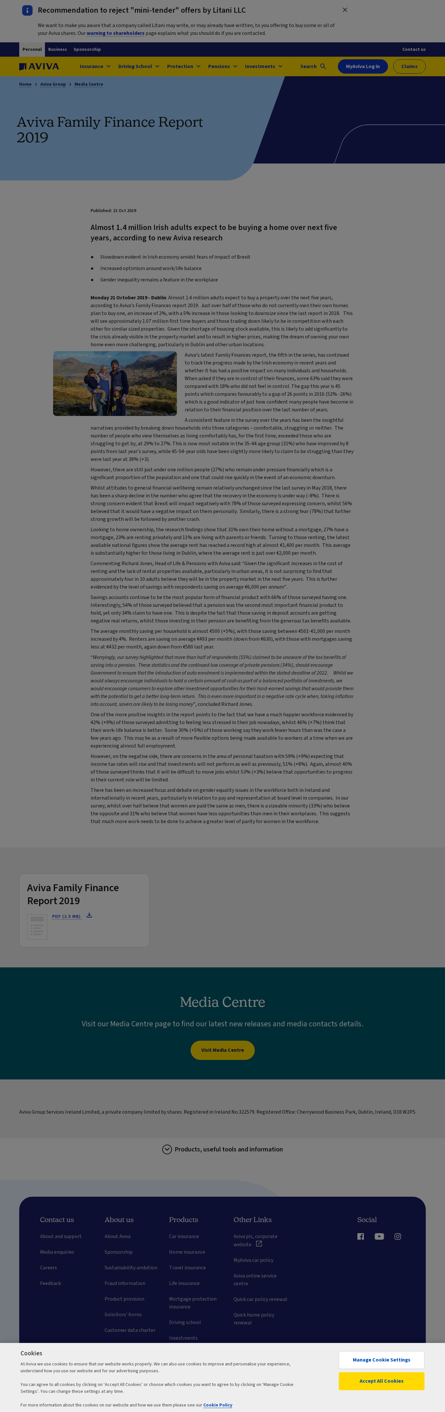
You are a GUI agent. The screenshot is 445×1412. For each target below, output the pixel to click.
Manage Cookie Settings (381, 1359)
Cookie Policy (217, 1405)
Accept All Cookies (382, 1381)
